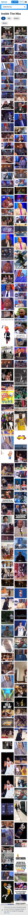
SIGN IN (21, 1)
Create (16, 1)
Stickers (16, 18)
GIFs (9, 18)
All (3, 18)
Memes (5, 23)
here (8, 913)
